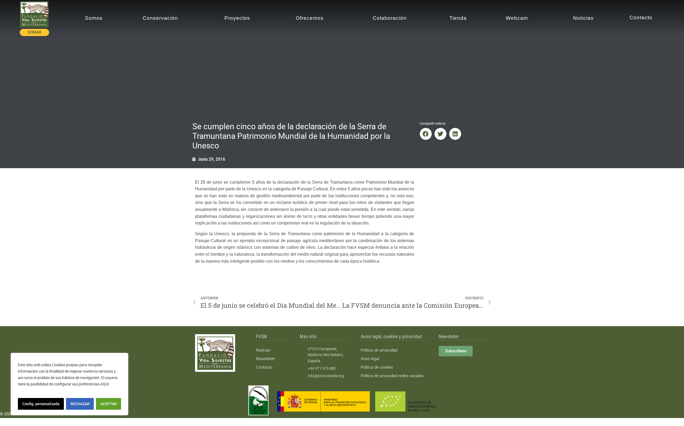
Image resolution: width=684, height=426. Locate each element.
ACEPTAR (108, 404)
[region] (69, 384)
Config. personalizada (41, 404)
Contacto (264, 367)
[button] (426, 134)
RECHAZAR (80, 404)
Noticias (263, 350)
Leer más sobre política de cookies (47, 390)
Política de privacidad (379, 350)
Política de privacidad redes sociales (392, 375)
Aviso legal (370, 358)
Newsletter (265, 358)
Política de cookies (377, 367)
